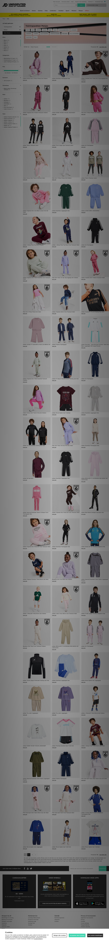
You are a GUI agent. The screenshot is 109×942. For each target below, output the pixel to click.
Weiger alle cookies (59, 935)
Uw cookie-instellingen (95, 935)
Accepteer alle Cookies (77, 935)
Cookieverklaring (38, 938)
